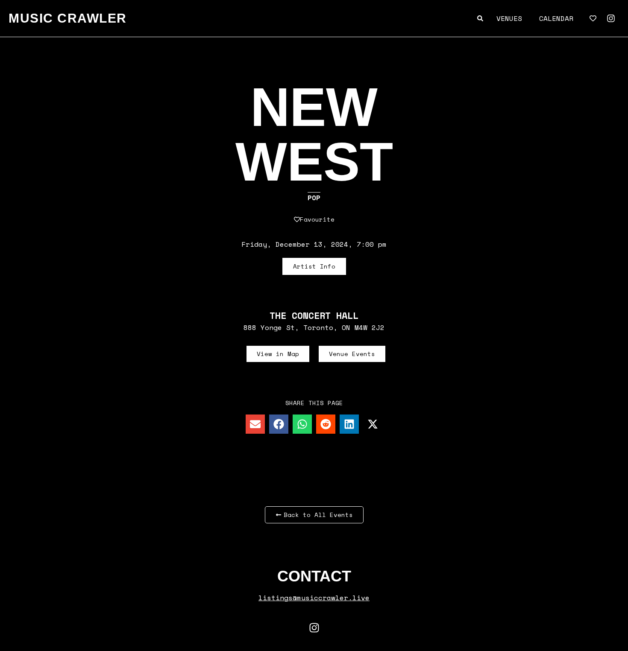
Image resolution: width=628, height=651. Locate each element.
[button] (255, 424)
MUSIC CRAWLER (68, 18)
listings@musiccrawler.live (314, 598)
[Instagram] (610, 18)
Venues (509, 18)
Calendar (556, 18)
